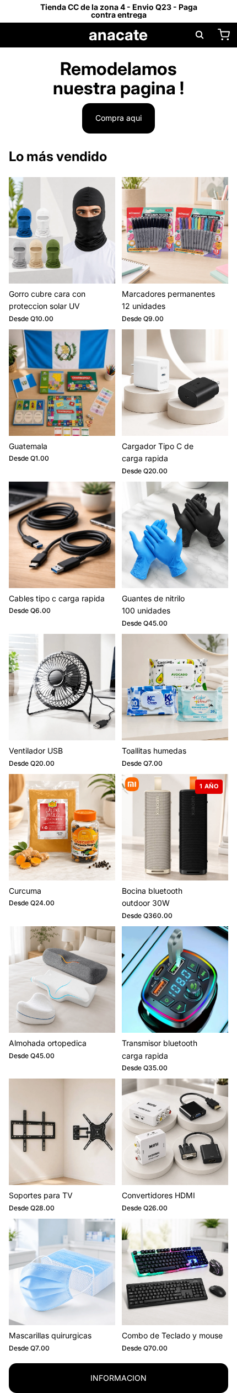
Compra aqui (118, 117)
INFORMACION (118, 1378)
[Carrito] (224, 35)
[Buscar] (199, 35)
